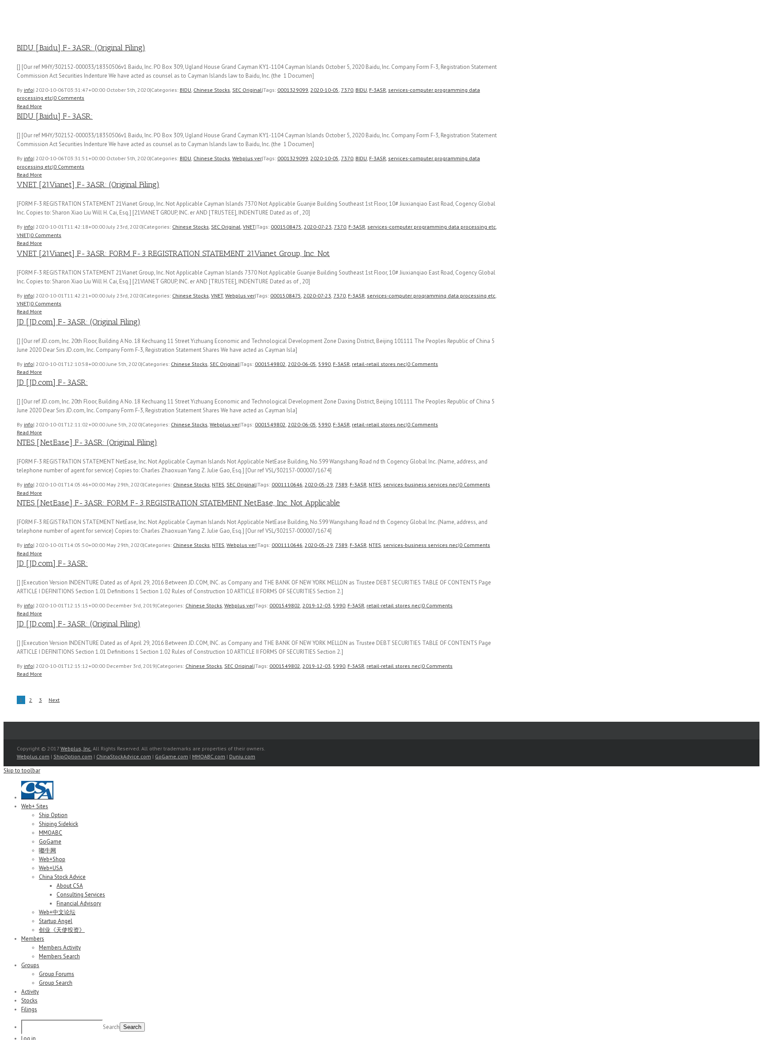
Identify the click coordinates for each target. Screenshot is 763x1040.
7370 (347, 90)
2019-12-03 (316, 605)
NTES (218, 484)
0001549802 (270, 364)
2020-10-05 (324, 90)
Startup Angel (55, 921)
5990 (324, 364)
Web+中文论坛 (57, 912)
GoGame (50, 841)
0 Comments (68, 97)
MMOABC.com (208, 756)
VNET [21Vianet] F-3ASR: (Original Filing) (88, 184)
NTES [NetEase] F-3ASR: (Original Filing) (87, 442)
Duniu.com (242, 756)
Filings (29, 1009)
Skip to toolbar (22, 770)
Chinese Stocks (211, 90)
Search (111, 1027)
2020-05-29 (319, 484)
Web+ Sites (34, 806)
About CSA (70, 885)
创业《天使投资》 (62, 930)
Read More (29, 106)
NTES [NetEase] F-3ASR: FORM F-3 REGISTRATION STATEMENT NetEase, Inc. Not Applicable (178, 503)
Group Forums (56, 974)
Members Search (59, 956)
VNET (249, 226)
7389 (341, 484)
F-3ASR (377, 90)
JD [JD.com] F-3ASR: (52, 382)
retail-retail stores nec (379, 364)
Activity (30, 991)
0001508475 (286, 226)
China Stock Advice (62, 877)
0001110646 (287, 484)
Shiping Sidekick (58, 824)
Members (32, 938)
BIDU (185, 90)
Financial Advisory (79, 903)
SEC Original (247, 90)
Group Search (55, 983)
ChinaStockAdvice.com (123, 756)
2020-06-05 (302, 364)
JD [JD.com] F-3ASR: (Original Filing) (78, 322)
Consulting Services (81, 894)
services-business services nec (420, 484)
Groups (30, 965)
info (28, 90)
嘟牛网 (47, 850)
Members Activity (60, 947)
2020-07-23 (318, 226)
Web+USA (51, 868)
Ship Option (53, 815)
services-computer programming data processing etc (431, 226)
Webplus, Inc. (75, 748)
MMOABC (50, 833)
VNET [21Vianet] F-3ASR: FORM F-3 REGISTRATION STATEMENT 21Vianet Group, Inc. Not (173, 253)
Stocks (29, 1000)
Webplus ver (247, 158)
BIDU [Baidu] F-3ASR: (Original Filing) (81, 48)
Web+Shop (52, 859)
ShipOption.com (72, 756)
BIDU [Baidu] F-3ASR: (55, 116)
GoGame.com (171, 756)
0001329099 (292, 90)
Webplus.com (33, 756)
